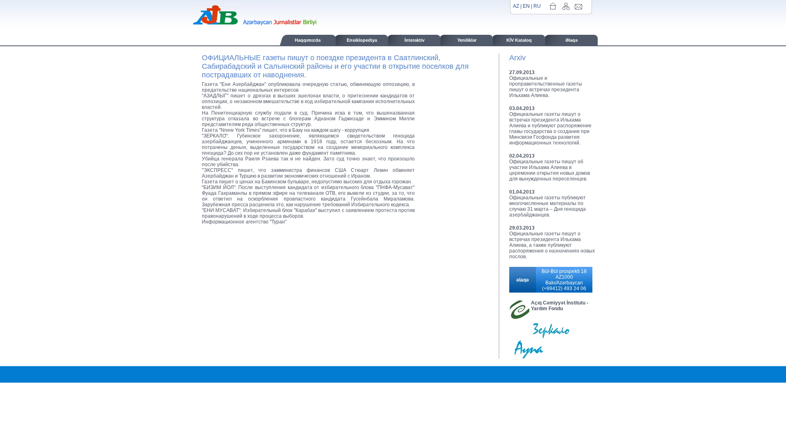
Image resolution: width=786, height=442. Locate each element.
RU (537, 6)
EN (526, 6)
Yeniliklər (467, 40)
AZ (516, 6)
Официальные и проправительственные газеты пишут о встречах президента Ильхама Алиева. (545, 86)
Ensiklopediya (362, 40)
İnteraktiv (414, 40)
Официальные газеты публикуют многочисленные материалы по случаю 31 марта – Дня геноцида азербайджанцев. (547, 206)
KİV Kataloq (519, 40)
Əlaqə (571, 40)
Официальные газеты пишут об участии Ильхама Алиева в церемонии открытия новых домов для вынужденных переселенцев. (549, 170)
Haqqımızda (308, 40)
